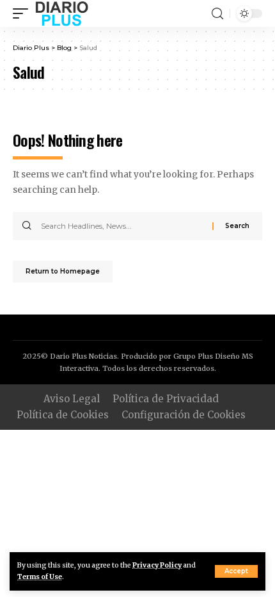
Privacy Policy (157, 565)
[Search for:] (121, 226)
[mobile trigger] (24, 13)
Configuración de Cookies (184, 415)
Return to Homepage (63, 271)
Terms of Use (39, 577)
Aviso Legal (71, 399)
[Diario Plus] (62, 13)
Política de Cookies (63, 415)
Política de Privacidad (166, 399)
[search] (217, 14)
